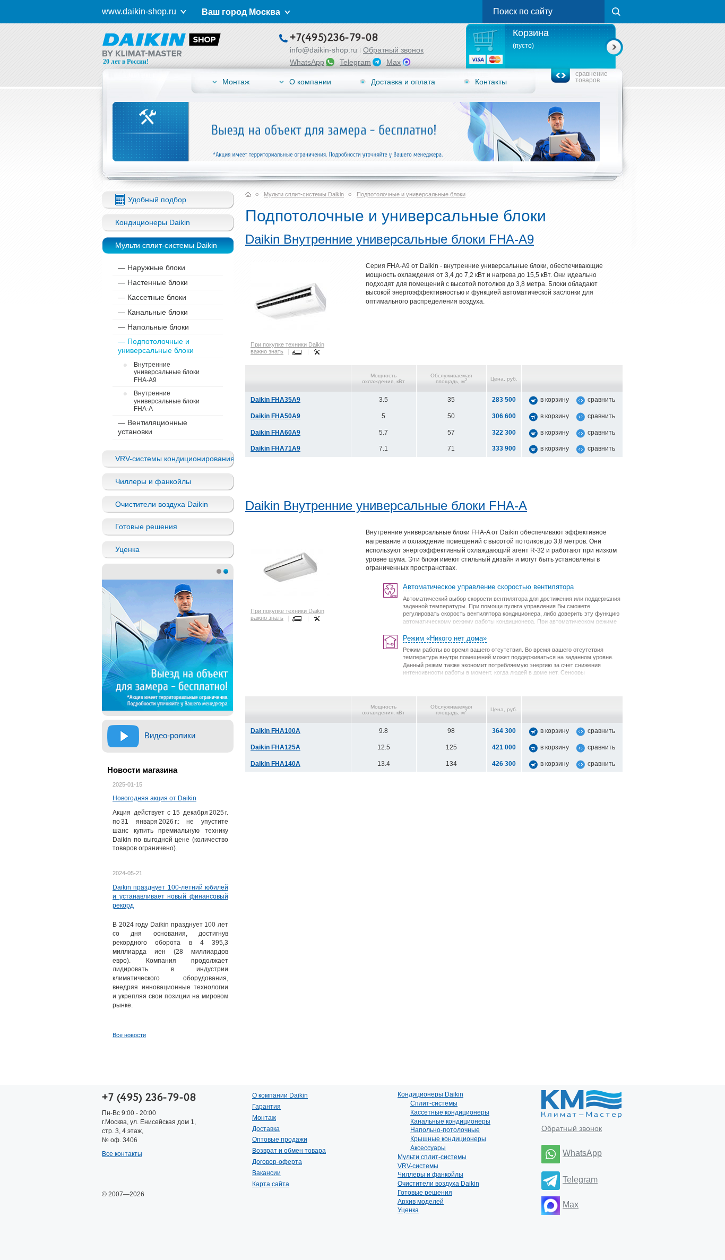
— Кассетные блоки (152, 297)
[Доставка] (297, 352)
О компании (310, 81)
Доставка (266, 1129)
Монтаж (235, 81)
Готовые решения (146, 526)
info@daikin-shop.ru (323, 50)
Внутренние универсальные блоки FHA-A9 (161, 371)
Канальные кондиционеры (450, 1121)
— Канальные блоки (153, 312)
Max (393, 62)
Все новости (129, 1035)
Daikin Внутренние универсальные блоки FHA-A (386, 505)
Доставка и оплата (403, 81)
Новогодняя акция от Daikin (154, 798)
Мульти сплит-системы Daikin (166, 245)
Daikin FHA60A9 (275, 432)
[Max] (550, 1205)
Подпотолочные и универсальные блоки (411, 194)
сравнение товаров (591, 77)
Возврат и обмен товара (289, 1150)
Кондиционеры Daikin (152, 222)
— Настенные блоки (153, 282)
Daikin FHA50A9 (275, 416)
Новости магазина (142, 769)
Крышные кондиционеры (448, 1139)
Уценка (127, 549)
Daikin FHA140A (275, 763)
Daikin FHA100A (275, 731)
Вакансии (266, 1173)
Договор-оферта (277, 1162)
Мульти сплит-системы (432, 1157)
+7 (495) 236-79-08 (149, 1098)
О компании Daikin (280, 1095)
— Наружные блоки (151, 267)
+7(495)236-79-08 (334, 38)
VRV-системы (418, 1166)
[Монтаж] (317, 352)
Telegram (355, 62)
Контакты (491, 81)
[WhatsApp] (550, 1154)
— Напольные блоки (153, 327)
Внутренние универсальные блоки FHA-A (161, 399)
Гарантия (266, 1106)
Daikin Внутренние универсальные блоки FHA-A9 (389, 239)
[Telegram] (550, 1180)
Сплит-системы (434, 1103)
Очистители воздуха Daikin (161, 504)
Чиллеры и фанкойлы (153, 481)
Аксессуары (428, 1148)
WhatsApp (307, 62)
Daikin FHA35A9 (275, 399)
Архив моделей (421, 1201)
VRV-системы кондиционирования (174, 458)
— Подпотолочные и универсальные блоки (156, 346)
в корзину (554, 399)
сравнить (601, 399)
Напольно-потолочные (445, 1130)
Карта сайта (270, 1184)
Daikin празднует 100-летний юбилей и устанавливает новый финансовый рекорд (170, 896)
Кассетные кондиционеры (449, 1112)
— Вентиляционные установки (152, 427)
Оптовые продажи (279, 1139)
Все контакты (122, 1154)
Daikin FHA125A (275, 747)
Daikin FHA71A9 (275, 448)
